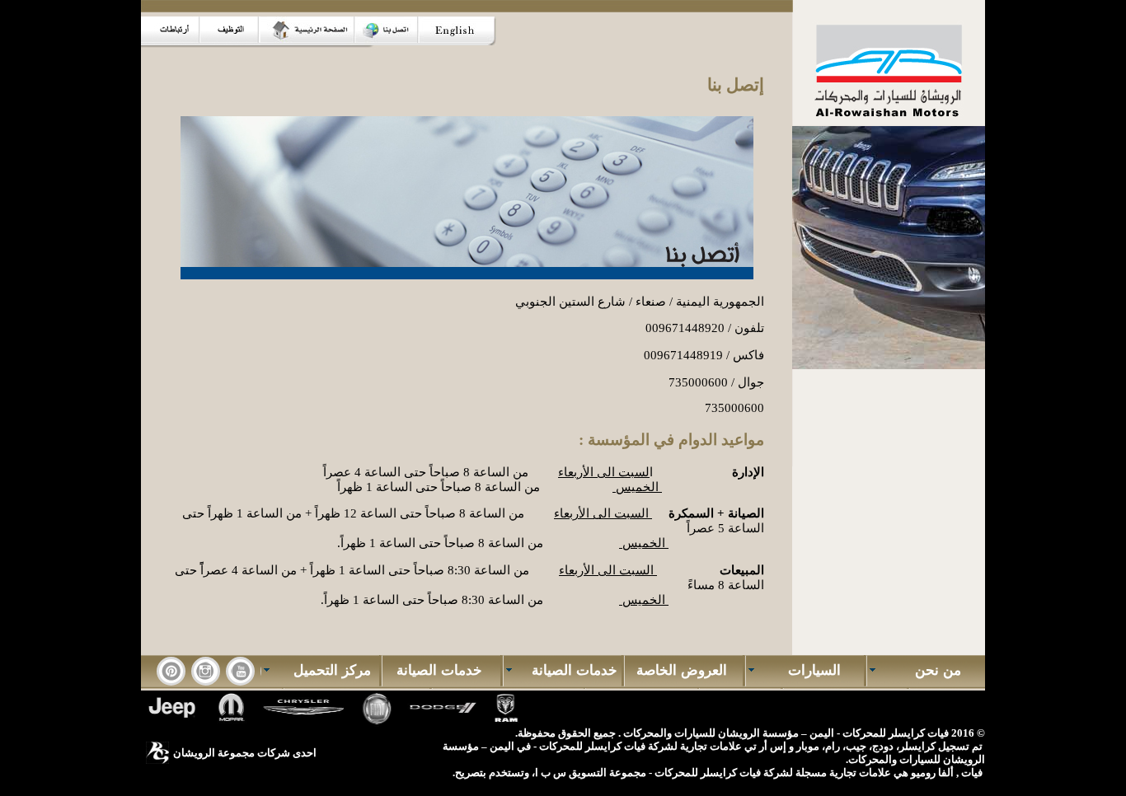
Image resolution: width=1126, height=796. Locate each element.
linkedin (205, 671)
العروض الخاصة (683, 670)
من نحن (931, 670)
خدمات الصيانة (568, 670)
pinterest (171, 671)
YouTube (240, 671)
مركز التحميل (326, 670)
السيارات (810, 670)
